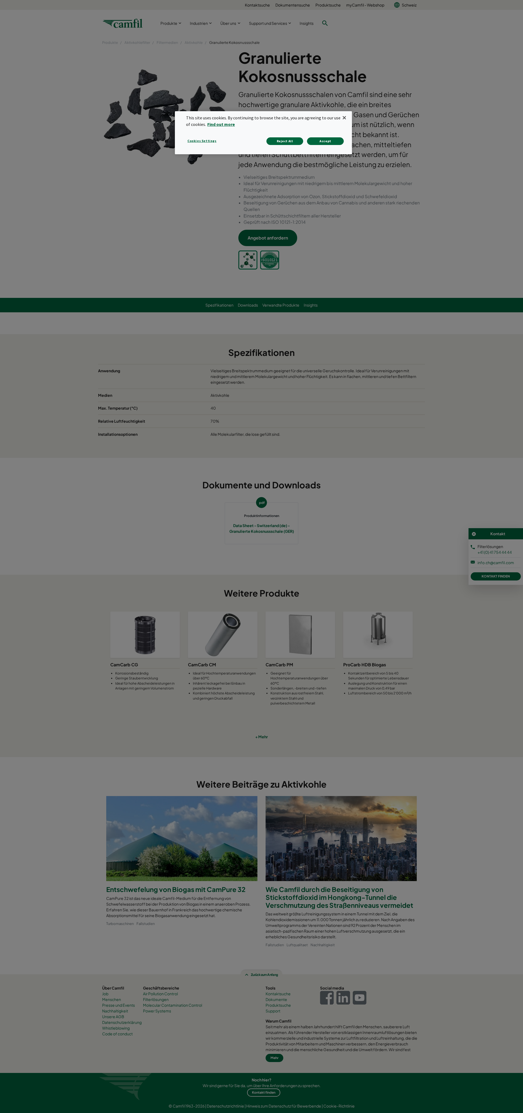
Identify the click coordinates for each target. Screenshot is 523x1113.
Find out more (221, 124)
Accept (325, 141)
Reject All (285, 141)
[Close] (344, 118)
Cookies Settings (202, 141)
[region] (263, 132)
